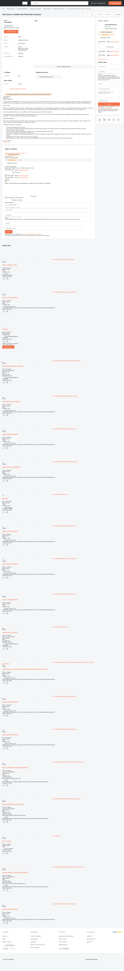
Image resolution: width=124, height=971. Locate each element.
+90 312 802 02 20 (23, 175)
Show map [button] (33, 196)
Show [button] (16, 170)
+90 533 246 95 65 (23, 170)
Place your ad (8, 347)
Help (4, 939)
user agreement (37, 234)
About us (5, 936)
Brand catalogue (35, 947)
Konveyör (5, 329)
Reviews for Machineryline (38, 944)
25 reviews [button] (19, 160)
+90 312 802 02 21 (23, 177)
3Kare (19, 37)
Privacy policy (34, 939)
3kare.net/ (7, 178)
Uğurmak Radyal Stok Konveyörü (12, 366)
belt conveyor (21, 43)
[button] (87, 14)
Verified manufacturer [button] (13, 154)
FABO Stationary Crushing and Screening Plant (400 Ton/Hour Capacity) (25, 669)
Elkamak (5, 498)
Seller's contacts (7, 941)
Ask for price (9, 25)
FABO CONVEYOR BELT (10, 297)
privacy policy (26, 234)
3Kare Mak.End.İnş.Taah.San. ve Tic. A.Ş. (16, 153)
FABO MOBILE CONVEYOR (11, 401)
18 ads (11, 156)
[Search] (32, 3)
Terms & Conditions (36, 936)
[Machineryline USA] (11, 3)
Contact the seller (11, 31)
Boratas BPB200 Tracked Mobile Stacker (15, 767)
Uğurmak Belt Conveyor (9, 632)
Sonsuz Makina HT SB (9, 265)
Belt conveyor (6, 841)
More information (102, 59)
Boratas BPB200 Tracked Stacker (13, 804)
